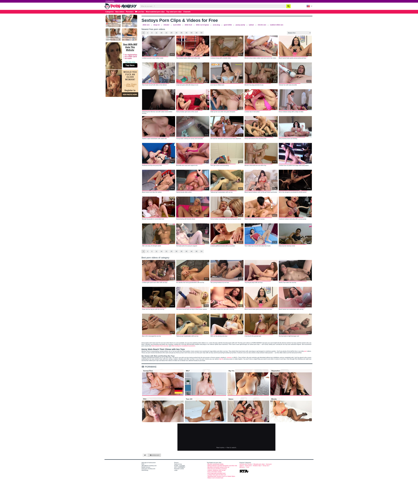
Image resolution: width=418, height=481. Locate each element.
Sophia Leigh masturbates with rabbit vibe (154, 138)
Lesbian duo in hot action (252, 112)
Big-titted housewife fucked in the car (218, 467)
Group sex (266, 465)
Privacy (176, 462)
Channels (186, 12)
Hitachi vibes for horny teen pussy (255, 219)
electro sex (262, 25)
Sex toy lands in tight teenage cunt (289, 336)
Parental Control (179, 468)
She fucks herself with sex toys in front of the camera (191, 309)
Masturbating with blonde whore (185, 219)
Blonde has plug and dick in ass (254, 85)
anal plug (216, 25)
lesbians (229, 357)
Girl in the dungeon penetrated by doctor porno (292, 192)
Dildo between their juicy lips (160, 346)
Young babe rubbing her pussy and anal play (189, 138)
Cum (247, 467)
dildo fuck (188, 25)
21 (166, 33)
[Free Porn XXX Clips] (120, 9)
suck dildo (177, 25)
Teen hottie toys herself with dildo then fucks (258, 246)
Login (176, 470)
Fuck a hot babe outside (215, 472)
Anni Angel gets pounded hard (216, 473)
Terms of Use (178, 464)
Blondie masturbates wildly (215, 464)
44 (191, 33)
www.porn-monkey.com (148, 468)
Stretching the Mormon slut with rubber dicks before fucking (157, 112)
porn (305, 351)
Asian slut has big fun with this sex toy (153, 309)
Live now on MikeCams (217, 85)
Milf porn (242, 467)
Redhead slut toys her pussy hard (152, 165)
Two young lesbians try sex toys (219, 282)
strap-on (156, 25)
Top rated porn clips (174, 12)
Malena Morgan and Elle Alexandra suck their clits (222, 465)
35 (181, 33)
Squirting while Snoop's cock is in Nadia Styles (221, 476)
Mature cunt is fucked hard (215, 478)
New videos (119, 12)
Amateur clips (257, 465)
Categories (109, 12)
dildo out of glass (202, 25)
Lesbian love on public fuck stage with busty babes (294, 165)
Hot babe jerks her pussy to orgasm (186, 246)
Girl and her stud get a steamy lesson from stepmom (225, 138)
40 (186, 33)
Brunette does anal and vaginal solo (187, 165)
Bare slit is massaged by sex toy (151, 336)
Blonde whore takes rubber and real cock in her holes (260, 58)
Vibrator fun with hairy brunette (288, 85)
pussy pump (240, 25)
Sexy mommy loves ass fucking (288, 138)
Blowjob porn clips (259, 464)
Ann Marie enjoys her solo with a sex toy (222, 309)
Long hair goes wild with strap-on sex (187, 85)
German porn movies (245, 464)
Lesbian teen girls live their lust (217, 475)
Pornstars (129, 12)
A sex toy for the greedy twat (253, 336)
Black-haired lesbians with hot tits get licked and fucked (261, 192)
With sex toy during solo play (218, 336)
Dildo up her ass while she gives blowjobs (222, 112)
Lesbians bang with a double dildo (220, 58)
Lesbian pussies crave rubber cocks (152, 58)
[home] (145, 455)
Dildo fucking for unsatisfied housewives (183, 346)
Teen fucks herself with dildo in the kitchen (154, 85)
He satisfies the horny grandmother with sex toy (190, 282)
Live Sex (140, 12)
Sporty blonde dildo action (184, 192)
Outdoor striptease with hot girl (217, 470)
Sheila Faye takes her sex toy (287, 282)
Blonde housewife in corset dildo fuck (153, 219)
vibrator (166, 25)
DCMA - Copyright (179, 465)
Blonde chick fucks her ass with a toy (255, 165)
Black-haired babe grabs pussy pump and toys (292, 58)
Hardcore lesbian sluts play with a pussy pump (292, 219)
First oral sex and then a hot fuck (217, 468)
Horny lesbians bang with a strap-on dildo (291, 112)
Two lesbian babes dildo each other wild (188, 58)
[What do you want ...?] (288, 6)
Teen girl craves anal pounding (219, 165)
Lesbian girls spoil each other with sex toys (154, 282)
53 (201, 33)
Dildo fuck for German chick (287, 246)
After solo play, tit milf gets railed (151, 246)
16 (161, 33)
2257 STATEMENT (179, 467)
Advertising (145, 470)
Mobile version (146, 467)
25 (171, 33)
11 (156, 33)
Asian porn (248, 465)
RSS (143, 464)
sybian (251, 25)
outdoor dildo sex (276, 25)
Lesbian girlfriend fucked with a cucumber (222, 246)
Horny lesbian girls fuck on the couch (187, 112)
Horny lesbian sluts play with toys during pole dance (225, 219)
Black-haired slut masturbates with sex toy (291, 309)
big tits (221, 359)
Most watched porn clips (155, 12)
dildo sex (146, 25)
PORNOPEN (110, 1)
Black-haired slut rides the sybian (152, 192)
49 (196, 33)
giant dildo (228, 25)
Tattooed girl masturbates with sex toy (221, 192)
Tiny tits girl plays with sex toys (254, 282)
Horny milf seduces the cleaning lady (255, 138)
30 (176, 33)
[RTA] (244, 472)
